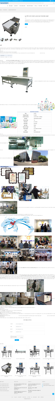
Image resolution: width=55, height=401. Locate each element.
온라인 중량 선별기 (22, 5)
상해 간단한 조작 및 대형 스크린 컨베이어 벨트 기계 (20, 376)
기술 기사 (15, 397)
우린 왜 (44, 5)
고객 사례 (28, 397)
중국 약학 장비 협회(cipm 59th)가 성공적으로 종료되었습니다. (20, 385)
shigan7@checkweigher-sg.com (6, 0)
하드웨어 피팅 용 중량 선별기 (4, 390)
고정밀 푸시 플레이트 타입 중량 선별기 (34, 359)
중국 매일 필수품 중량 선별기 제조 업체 (48, 359)
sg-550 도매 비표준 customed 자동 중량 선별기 (6, 376)
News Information (30, 5)
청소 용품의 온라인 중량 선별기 (6, 358)
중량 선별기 (11, 5)
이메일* (11, 323)
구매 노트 (35, 5)
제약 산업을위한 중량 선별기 (4, 385)
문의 (26, 24)
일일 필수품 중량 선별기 (12, 9)
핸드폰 (11, 329)
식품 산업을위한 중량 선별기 (4, 384)
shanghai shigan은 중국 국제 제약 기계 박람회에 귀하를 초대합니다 (20, 392)
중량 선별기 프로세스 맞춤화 (32, 387)
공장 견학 (19, 397)
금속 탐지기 (16, 5)
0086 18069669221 (15, 0)
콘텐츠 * (11, 331)
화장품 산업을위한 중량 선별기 (4, 387)
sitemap (42, 397)
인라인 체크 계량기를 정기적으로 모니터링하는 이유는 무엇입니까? (34, 385)
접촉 (47, 5)
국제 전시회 (24, 397)
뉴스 (12, 397)
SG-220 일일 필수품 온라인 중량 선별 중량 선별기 (34, 376)
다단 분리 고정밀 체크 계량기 (20, 358)
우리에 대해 (40, 5)
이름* (11, 326)
